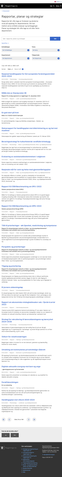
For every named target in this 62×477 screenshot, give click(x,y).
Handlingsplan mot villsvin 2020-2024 (18, 400)
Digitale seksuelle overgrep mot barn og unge (21, 366)
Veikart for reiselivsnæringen (14, 337)
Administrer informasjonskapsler (29, 460)
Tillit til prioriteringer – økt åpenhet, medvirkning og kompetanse (29, 225)
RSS (24, 472)
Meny (57, 6)
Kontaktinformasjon (49, 454)
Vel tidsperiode (37, 58)
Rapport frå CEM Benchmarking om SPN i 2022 (21, 206)
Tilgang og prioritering (11, 266)
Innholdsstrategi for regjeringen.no (28, 453)
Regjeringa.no (11, 6)
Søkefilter (5, 43)
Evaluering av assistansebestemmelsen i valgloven (23, 157)
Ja (5, 435)
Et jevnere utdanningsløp (12, 287)
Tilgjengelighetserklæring (30, 463)
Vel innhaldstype (7, 50)
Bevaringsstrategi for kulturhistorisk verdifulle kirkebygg (26, 142)
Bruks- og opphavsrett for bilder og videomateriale (30, 465)
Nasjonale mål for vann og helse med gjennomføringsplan (26, 170)
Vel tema (35, 50)
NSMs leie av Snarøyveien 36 (14, 93)
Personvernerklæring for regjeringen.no (30, 456)
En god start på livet (10, 113)
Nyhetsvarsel (26, 470)
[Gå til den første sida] (4, 420)
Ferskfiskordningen (10, 382)
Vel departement (7, 58)
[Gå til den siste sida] (34, 420)
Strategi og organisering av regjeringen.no (30, 449)
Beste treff (19, 69)
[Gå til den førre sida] (9, 420)
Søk (51, 6)
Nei (15, 435)
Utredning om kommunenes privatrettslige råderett (23, 350)
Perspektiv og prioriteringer (13, 247)
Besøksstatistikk (27, 468)
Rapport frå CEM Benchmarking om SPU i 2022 (21, 186)
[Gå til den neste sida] (28, 420)
